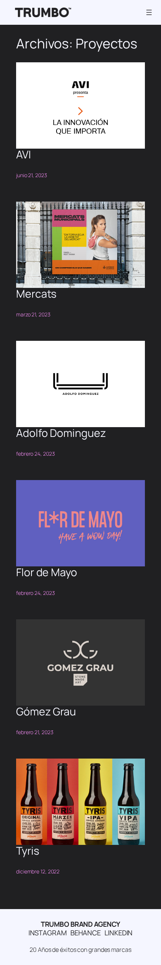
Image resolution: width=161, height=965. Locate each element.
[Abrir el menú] (149, 12)
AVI (23, 155)
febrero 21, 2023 (34, 732)
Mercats (36, 294)
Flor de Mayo (46, 572)
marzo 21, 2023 (33, 314)
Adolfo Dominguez (61, 433)
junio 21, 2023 (31, 175)
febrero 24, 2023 (35, 453)
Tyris (27, 851)
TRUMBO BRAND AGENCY (80, 924)
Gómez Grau (46, 712)
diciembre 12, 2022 (38, 871)
